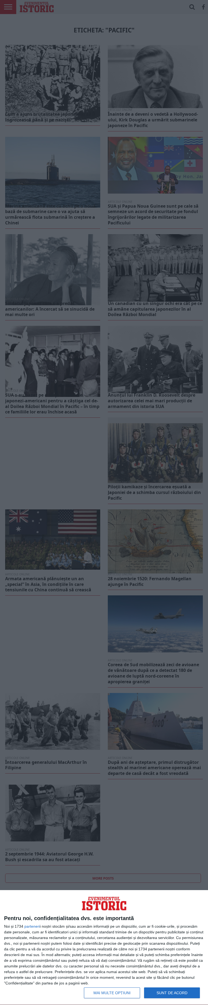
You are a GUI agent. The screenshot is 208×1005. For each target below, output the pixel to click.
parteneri (32, 926)
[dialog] (104, 947)
